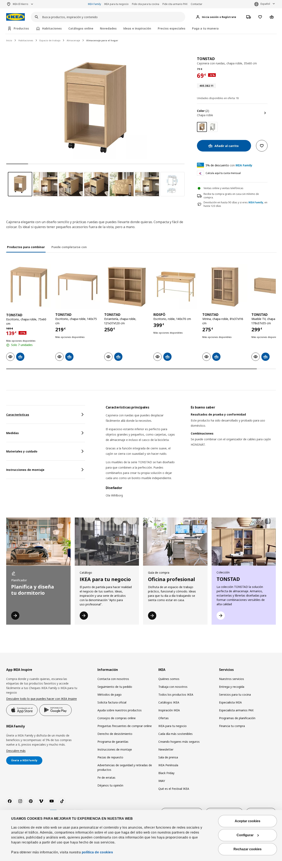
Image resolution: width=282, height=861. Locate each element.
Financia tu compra (232, 726)
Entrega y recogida (231, 687)
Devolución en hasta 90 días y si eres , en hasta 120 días (235, 204)
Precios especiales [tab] (171, 28)
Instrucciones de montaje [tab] (25, 470)
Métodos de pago (109, 694)
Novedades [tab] (108, 28)
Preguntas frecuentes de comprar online (124, 726)
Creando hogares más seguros (179, 742)
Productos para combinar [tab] (26, 247)
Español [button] (265, 4)
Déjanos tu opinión (110, 785)
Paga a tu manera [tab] (205, 28)
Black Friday (166, 773)
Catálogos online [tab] (80, 28)
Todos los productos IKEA (175, 694)
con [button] (229, 165)
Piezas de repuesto (110, 757)
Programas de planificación (237, 718)
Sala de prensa (168, 757)
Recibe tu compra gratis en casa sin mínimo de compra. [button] (231, 195)
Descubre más (16, 751)
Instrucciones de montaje (114, 749)
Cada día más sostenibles (175, 734)
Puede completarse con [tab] (69, 247)
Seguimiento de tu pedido (114, 687)
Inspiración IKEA (169, 710)
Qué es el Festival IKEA (173, 789)
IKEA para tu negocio (116, 4)
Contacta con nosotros (113, 679)
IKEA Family (94, 4)
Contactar (196, 4)
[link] (213, 127)
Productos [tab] (21, 28)
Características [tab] (17, 415)
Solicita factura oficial (111, 702)
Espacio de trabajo (49, 40)
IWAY (161, 781)
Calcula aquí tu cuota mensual (223, 173)
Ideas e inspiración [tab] (137, 28)
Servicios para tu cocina (235, 694)
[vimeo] (41, 801)
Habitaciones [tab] (52, 28)
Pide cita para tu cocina (145, 4)
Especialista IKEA (230, 702)
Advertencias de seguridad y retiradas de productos (124, 767)
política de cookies (97, 852)
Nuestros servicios (231, 679)
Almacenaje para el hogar (102, 40)
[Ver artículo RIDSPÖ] (175, 286)
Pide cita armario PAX (174, 4)
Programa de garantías (112, 742)
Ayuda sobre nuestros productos (119, 710)
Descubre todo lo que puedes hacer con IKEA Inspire (41, 699)
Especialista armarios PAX (236, 710)
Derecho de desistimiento (114, 734)
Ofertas (163, 718)
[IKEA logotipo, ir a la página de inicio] (15, 17)
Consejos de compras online (116, 718)
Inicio (9, 40)
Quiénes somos (168, 679)
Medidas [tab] (12, 433)
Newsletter (165, 749)
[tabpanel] (191, 454)
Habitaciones (25, 40)
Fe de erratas (106, 777)
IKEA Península (168, 765)
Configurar (245, 835)
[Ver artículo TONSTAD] (28, 286)
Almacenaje (73, 40)
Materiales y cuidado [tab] (21, 451)
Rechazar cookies (247, 849)
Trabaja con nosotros (172, 687)
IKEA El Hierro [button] (20, 4)
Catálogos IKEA (168, 702)
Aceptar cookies (247, 821)
